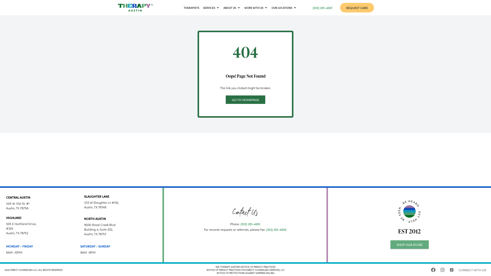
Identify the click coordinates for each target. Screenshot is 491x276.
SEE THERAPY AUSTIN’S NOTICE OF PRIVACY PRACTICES (245, 266)
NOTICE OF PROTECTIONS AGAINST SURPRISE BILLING (245, 272)
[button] (211, 8)
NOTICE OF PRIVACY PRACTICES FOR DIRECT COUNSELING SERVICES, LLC (246, 269)
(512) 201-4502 (276, 229)
